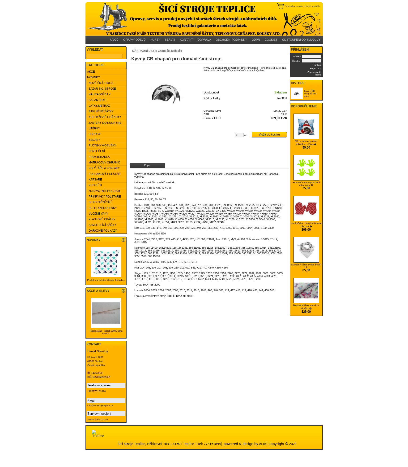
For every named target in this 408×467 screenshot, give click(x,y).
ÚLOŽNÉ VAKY (97, 213)
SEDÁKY (93, 139)
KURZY (155, 39)
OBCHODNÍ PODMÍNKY (231, 39)
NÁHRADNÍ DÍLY (98, 94)
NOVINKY (93, 77)
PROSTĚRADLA (98, 157)
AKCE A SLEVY (98, 291)
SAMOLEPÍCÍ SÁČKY (101, 225)
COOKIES (271, 39)
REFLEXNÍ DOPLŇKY (102, 208)
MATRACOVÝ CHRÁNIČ (103, 162)
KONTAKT (186, 39)
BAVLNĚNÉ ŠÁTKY (100, 111)
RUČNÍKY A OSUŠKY (101, 145)
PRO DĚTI (94, 185)
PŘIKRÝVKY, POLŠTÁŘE (104, 196)
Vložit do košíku (269, 134)
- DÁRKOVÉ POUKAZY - (103, 230)
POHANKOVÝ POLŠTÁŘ (103, 174)
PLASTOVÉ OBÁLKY (101, 219)
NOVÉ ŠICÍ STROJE (101, 83)
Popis (147, 165)
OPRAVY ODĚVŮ (134, 39)
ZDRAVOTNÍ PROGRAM (103, 191)
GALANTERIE (96, 100)
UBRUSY (94, 134)
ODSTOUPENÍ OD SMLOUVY (301, 39)
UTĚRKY (93, 128)
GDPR (256, 39)
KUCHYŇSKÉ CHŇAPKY (104, 117)
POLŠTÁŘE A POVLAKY (103, 168)
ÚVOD (114, 39)
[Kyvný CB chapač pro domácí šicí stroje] (166, 92)
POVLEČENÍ (96, 151)
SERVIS (170, 39)
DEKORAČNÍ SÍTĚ (99, 202)
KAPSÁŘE (94, 179)
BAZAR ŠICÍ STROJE (101, 88)
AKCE (91, 71)
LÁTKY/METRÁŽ (98, 105)
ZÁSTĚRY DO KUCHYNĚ (104, 122)
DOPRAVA (204, 39)
